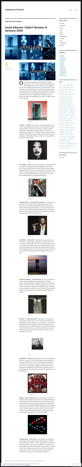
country (71, 98)
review (67, 134)
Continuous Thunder (14, 10)
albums (72, 87)
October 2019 (62, 74)
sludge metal (71, 138)
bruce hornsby (68, 96)
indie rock (71, 116)
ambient (61, 91)
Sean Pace (7, 66)
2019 (71, 84)
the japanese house (71, 143)
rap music (71, 132)
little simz (70, 118)
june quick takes (62, 118)
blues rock (61, 96)
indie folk (66, 116)
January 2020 (62, 70)
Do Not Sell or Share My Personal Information (34, 460)
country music (62, 100)
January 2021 (62, 59)
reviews (71, 134)
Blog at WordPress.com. (19, 460)
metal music (67, 120)
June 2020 (62, 63)
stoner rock (61, 141)
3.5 (60, 84)
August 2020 (62, 60)
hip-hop (73, 114)
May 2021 (62, 55)
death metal (69, 100)
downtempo (68, 102)
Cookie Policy (27, 464)
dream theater (62, 105)
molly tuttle (61, 123)
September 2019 (63, 75)
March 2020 (62, 67)
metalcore (61, 120)
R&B (66, 132)
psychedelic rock (71, 129)
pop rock (72, 127)
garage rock (65, 111)
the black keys (62, 143)
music (67, 123)
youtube (68, 147)
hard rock (61, 114)
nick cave (61, 125)
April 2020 (62, 66)
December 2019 (63, 71)
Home (75, 10)
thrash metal (62, 145)
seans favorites (71, 136)
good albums (71, 111)
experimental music (63, 107)
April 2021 (62, 56)
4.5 (65, 84)
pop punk (67, 127)
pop (70, 125)
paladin (66, 125)
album (60, 87)
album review (66, 87)
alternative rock (71, 89)
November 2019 (63, 72)
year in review (62, 147)
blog (73, 93)
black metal (68, 93)
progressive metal (63, 129)
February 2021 (63, 57)
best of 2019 (61, 93)
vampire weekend (70, 145)
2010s (68, 84)
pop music (61, 127)
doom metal (62, 102)
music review (72, 123)
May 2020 (62, 64)
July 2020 (62, 62)
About (70, 10)
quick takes (61, 132)
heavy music (67, 114)
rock (60, 136)
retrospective (62, 134)
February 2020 (63, 68)
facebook (71, 107)
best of (70, 91)
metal (74, 118)
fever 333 (66, 109)
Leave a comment (8, 69)
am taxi (66, 91)
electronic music (70, 105)
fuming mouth (72, 109)
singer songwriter (63, 138)
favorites (61, 109)
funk (60, 111)
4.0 (62, 84)
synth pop (67, 141)
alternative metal (63, 89)
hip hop (61, 116)
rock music (65, 136)
